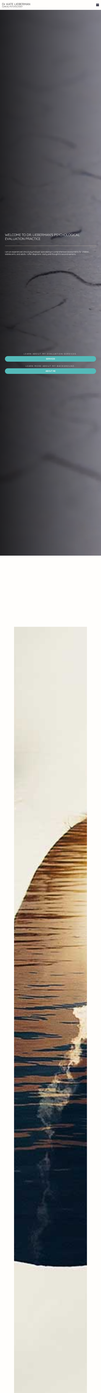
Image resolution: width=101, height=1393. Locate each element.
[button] (97, 4)
